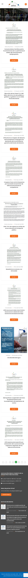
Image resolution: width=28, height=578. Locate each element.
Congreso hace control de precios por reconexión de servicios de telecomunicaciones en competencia (14, 184)
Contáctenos (6, 494)
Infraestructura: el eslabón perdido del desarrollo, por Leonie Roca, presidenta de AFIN (17, 507)
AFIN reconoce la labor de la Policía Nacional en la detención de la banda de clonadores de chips (14, 311)
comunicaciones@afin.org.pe (8, 483)
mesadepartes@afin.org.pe (16, 490)
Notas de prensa (9, 46)
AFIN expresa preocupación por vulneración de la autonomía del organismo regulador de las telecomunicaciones (14, 444)
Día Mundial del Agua (14, 357)
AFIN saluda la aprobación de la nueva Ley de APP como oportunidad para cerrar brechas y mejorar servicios (17, 527)
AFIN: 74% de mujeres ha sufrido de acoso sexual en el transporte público (14, 228)
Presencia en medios (11, 510)
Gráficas (8, 355)
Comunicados (8, 179)
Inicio (2, 16)
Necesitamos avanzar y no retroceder (14, 270)
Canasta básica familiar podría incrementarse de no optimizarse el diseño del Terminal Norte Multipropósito (14, 51)
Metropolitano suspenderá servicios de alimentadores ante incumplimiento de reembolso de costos (14, 400)
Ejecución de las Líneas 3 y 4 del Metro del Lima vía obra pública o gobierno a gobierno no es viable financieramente (14, 96)
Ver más (14, 60)
